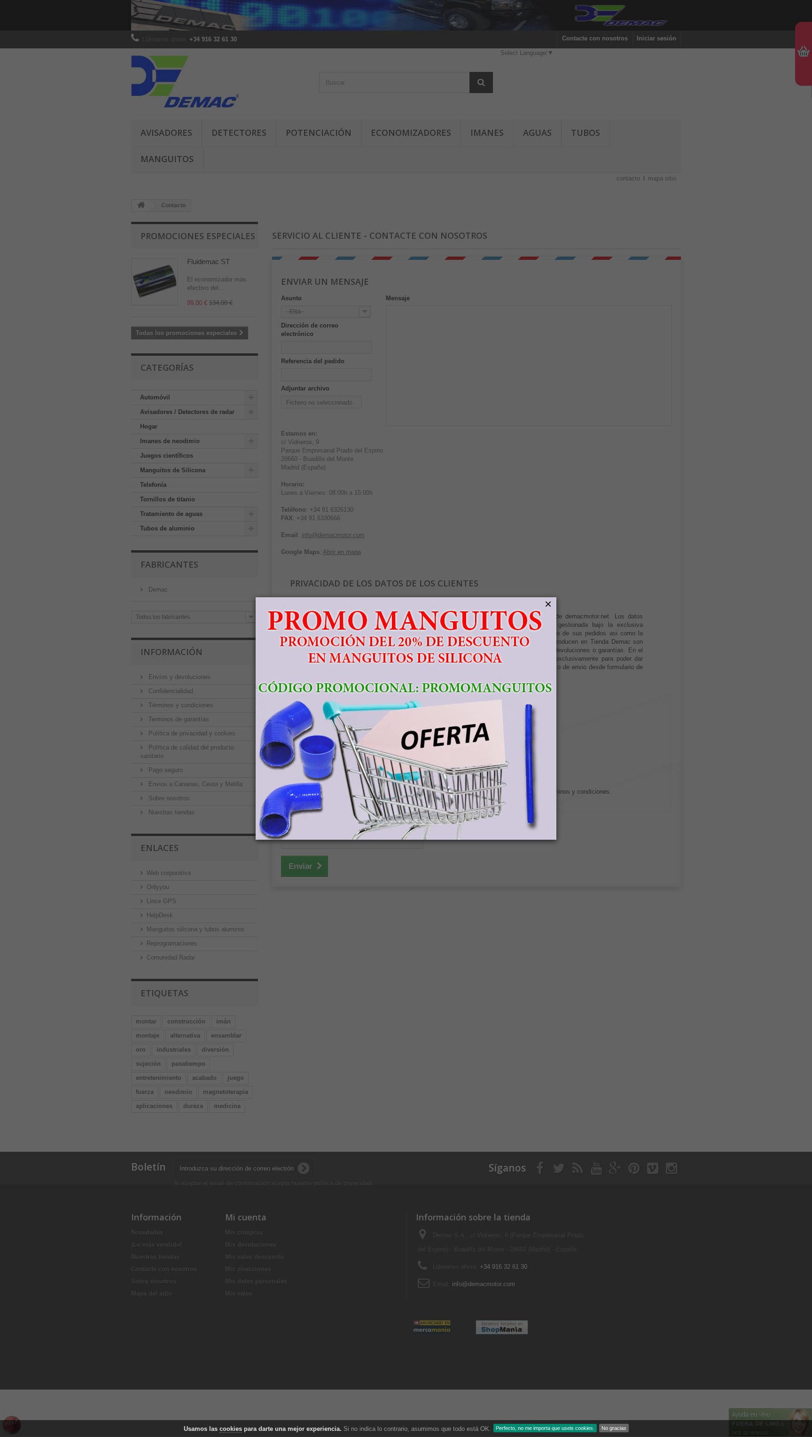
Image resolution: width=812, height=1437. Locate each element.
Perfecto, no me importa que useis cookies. (545, 1428)
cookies (230, 1428)
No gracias (613, 1428)
